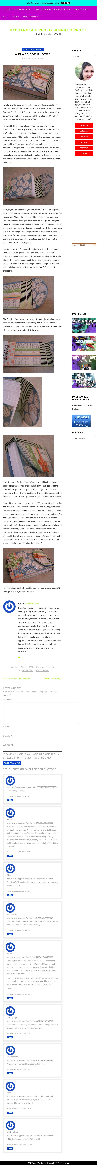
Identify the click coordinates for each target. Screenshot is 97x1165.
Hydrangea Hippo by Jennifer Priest (48, 30)
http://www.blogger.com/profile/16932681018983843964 (30, 1136)
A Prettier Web (62, 1163)
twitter (84, 153)
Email (7, 736)
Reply (9, 800)
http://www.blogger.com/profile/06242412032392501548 (30, 1060)
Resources (81, 10)
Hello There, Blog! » (53, 679)
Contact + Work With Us (16, 10)
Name (7, 727)
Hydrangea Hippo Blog (33, 49)
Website (8, 745)
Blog (6, 17)
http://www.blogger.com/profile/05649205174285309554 (34, 787)
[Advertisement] (84, 201)
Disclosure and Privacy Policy (52, 10)
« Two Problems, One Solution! (16, 679)
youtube (84, 142)
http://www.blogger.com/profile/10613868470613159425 (30, 879)
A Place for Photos (33, 54)
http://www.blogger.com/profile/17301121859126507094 (30, 1096)
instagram (84, 131)
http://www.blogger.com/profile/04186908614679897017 (30, 918)
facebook (84, 125)
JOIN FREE (65, 3)
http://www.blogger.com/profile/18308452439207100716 (30, 1021)
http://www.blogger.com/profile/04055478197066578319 (30, 957)
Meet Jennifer (31, 17)
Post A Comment (42, 670)
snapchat (84, 148)
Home (16, 17)
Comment (9, 700)
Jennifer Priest (32, 603)
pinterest (84, 136)
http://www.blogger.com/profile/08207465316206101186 (30, 823)
